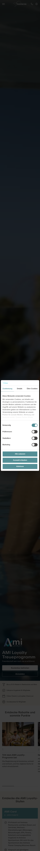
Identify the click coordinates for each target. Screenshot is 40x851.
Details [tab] (19, 388)
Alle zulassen (20, 454)
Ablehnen (20, 466)
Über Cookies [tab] (32, 388)
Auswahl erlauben (20, 460)
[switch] (35, 431)
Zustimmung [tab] (7, 388)
